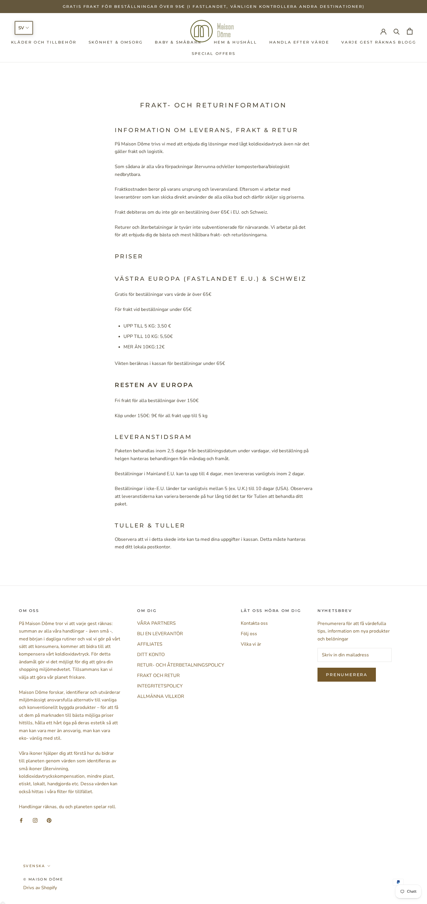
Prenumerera (346, 674)
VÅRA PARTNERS (156, 623)
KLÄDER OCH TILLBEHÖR (43, 42)
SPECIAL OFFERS (213, 53)
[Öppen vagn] (409, 31)
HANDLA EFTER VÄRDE (299, 42)
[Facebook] (21, 820)
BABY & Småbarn (178, 42)
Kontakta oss (254, 623)
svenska (34, 866)
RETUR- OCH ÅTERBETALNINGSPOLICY (180, 665)
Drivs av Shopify (40, 888)
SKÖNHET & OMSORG (116, 42)
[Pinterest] (49, 820)
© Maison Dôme (43, 879)
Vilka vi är (251, 644)
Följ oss (249, 634)
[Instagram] (35, 820)
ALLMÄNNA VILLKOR (160, 696)
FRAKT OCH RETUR (158, 675)
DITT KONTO (151, 654)
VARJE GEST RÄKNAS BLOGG (378, 42)
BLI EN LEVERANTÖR (160, 634)
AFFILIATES (149, 644)
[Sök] (397, 31)
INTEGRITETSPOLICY (160, 686)
